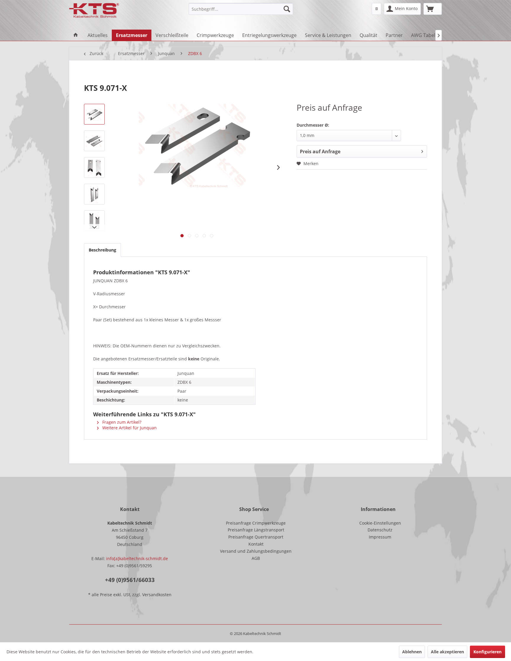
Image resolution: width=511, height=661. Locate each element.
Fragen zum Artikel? (121, 422)
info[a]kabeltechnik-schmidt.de (137, 558)
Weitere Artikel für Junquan (129, 428)
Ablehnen (412, 651)
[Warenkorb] (432, 9)
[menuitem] (241, 9)
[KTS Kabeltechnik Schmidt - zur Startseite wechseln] (94, 10)
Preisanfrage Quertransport (255, 537)
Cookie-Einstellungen (380, 523)
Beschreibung (102, 250)
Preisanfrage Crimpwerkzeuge (256, 523)
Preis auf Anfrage (320, 151)
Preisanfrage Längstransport (256, 530)
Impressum (380, 537)
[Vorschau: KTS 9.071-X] (94, 114)
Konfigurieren (487, 651)
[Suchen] (287, 9)
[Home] (75, 35)
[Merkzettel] (376, 9)
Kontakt (255, 544)
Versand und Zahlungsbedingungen (256, 551)
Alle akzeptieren (447, 651)
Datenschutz (380, 530)
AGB (256, 558)
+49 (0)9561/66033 (130, 580)
